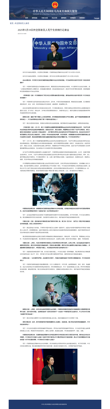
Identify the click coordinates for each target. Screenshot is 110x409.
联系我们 (82, 18)
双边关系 (54, 18)
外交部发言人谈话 (22, 23)
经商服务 (73, 18)
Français (96, 18)
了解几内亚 (44, 18)
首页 (26, 18)
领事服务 (63, 18)
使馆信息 (34, 18)
